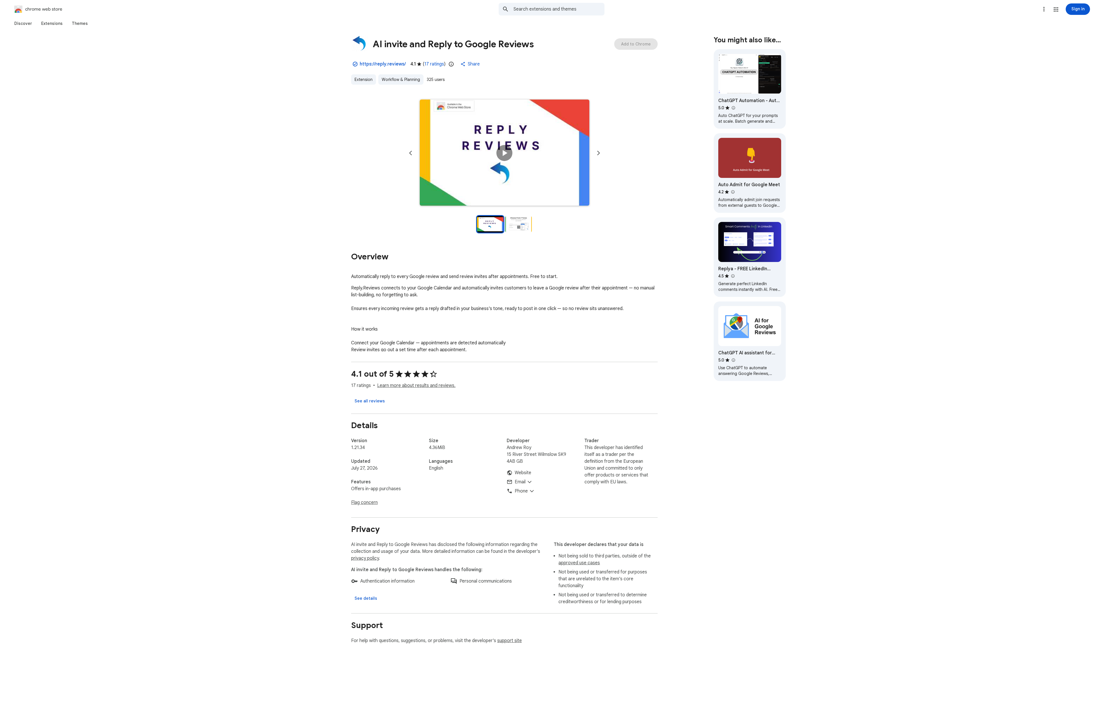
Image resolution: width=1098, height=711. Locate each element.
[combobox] (559, 9)
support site (509, 641)
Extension (364, 79)
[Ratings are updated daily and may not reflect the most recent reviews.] (451, 64)
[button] (1056, 9)
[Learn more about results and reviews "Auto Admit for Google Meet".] (732, 192)
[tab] (23, 23)
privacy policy (365, 558)
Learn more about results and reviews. (416, 385)
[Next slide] (598, 153)
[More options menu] (1044, 9)
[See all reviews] (369, 401)
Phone (521, 491)
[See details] (366, 598)
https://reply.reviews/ (383, 64)
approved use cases (579, 563)
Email (520, 482)
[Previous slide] (410, 153)
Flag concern (364, 502)
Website (523, 473)
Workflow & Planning (401, 79)
